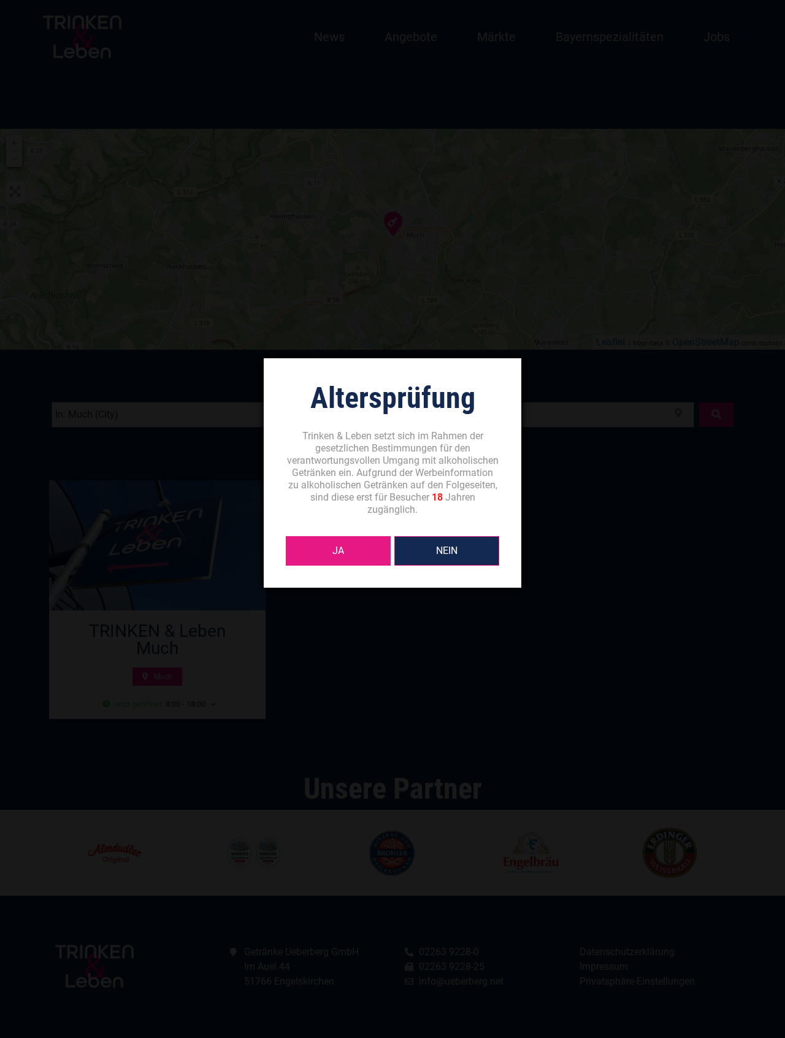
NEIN (447, 550)
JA (338, 550)
